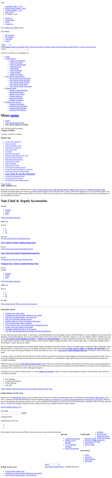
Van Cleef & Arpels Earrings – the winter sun (21, 317)
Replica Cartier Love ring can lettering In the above (23, 321)
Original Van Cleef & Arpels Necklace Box (20, 263)
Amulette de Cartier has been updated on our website (23, 315)
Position (8, 210)
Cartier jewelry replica (75, 348)
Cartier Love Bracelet (10, 144)
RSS (98, 442)
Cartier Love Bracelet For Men (13, 145)
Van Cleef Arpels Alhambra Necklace (14, 176)
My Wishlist (9, 37)
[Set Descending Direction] (10, 218)
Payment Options (91, 441)
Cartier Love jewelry (46, 371)
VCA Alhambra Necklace (70, 445)
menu (14, 115)
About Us (8, 18)
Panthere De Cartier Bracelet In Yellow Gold (16, 155)
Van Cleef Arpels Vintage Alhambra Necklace (17, 180)
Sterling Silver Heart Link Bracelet (14, 159)
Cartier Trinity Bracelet (11, 149)
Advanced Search (103, 436)
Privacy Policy (90, 445)
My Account (9, 35)
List (6, 221)
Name (7, 212)
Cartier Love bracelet (51, 399)
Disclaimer (88, 461)
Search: (3, 49)
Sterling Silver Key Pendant (12, 161)
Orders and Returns (103, 438)
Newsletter (4, 411)
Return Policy (89, 443)
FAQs (7, 22)
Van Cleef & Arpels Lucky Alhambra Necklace (17, 171)
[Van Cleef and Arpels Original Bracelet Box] (56, 249)
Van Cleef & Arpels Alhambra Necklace (15, 167)
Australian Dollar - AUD (13, 6)
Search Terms (101, 434)
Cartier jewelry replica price (14, 313)
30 (6, 233)
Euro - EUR (9, 12)
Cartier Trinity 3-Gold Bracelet (13, 147)
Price (7, 214)
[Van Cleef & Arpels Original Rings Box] (56, 239)
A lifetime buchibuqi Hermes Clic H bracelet (20, 329)
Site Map (100, 432)
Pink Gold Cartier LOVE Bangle (13, 157)
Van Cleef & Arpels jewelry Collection (18, 323)
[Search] (28, 49)
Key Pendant (8, 151)
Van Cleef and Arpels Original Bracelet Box (20, 253)
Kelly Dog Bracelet (72, 448)
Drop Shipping (90, 459)
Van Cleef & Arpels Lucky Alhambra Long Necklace (18, 169)
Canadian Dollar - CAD (13, 10)
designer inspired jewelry (96, 189)
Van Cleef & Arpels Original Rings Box (18, 243)
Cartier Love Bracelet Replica (49, 339)
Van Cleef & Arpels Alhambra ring (71, 399)
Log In (7, 41)
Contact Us (9, 24)
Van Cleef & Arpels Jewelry (15, 123)
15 (6, 231)
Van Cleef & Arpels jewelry (42, 189)
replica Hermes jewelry (61, 189)
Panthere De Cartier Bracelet (12, 153)
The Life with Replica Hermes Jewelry (18, 319)
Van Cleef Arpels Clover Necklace (14, 178)
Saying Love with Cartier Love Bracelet (19, 327)
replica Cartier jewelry (77, 189)
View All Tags (6, 184)
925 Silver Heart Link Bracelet (13, 142)
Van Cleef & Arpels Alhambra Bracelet (72, 350)
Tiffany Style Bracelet (11, 163)
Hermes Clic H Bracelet (96, 348)
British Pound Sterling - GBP (15, 8)
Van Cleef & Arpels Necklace (20, 173)
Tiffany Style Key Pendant (12, 165)
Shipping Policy (90, 439)
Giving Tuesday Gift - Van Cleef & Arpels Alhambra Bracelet (26, 325)
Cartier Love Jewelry (11, 28)
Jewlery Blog (9, 20)
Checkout (8, 39)
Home (7, 121)
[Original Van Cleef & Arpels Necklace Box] (56, 260)
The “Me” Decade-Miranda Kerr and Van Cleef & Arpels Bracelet (28, 331)
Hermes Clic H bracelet (95, 399)
